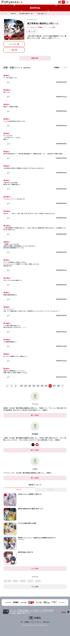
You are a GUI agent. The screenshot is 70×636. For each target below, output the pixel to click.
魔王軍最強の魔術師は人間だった (43, 23)
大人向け (30, 581)
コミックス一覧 (14, 44)
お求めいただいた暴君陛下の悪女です (30, 494)
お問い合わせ (46, 622)
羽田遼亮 (40, 27)
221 (30, 386)
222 (34, 386)
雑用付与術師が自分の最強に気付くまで (30, 508)
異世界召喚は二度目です (25, 552)
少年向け (15, 581)
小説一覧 (14, 50)
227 (54, 386)
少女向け (37, 581)
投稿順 (56, 67)
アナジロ (32, 27)
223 (38, 386)
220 (26, 386)
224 (42, 386)
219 (21, 386)
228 (58, 386)
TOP (21, 622)
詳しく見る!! (35, 415)
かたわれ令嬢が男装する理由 (27, 523)
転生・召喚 (7, 581)
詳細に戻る (35, 58)
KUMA (53, 27)
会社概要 (27, 622)
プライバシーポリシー (36, 622)
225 (46, 386)
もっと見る (35, 568)
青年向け (22, 581)
